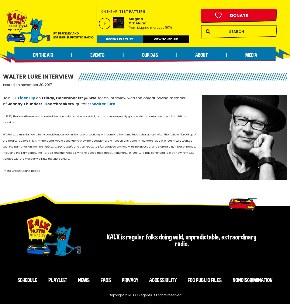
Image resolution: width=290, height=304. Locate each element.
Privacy (130, 280)
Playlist (57, 280)
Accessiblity (163, 280)
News (84, 280)
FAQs (106, 280)
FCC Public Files (205, 280)
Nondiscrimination (253, 280)
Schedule (27, 280)
